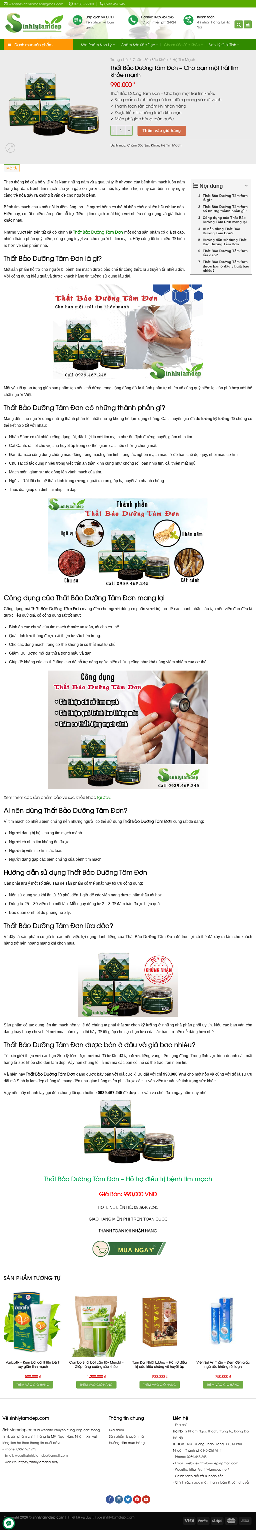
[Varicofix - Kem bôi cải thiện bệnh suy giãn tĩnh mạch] (33, 1322)
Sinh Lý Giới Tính (222, 44)
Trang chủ (119, 59)
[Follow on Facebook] (110, 1499)
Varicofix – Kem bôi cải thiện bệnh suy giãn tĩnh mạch (33, 1364)
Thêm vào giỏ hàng (161, 131)
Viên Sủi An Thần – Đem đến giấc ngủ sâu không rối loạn (223, 1364)
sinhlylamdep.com (118, 1517)
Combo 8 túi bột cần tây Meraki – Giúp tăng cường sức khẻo (96, 1364)
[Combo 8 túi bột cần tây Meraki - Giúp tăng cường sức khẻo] (96, 1322)
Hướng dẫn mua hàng (127, 1442)
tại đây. (104, 797)
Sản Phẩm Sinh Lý (96, 44)
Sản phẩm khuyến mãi (126, 1436)
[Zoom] (10, 148)
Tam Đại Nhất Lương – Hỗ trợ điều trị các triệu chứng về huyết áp (159, 1364)
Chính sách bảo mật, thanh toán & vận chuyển (212, 1482)
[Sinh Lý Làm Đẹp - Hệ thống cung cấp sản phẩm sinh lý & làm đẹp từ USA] (34, 23)
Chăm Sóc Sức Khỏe (182, 44)
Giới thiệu (116, 1429)
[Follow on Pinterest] (137, 1499)
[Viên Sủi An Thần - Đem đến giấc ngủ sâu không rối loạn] (223, 1322)
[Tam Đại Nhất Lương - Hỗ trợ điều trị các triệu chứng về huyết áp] (159, 1322)
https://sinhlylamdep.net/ (38, 1461)
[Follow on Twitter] (128, 1499)
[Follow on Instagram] (119, 1499)
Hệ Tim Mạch (184, 59)
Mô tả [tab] (11, 168)
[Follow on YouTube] (146, 1499)
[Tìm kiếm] (238, 24)
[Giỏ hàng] (248, 24)
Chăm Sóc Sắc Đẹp (138, 44)
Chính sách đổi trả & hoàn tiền (199, 1475)
